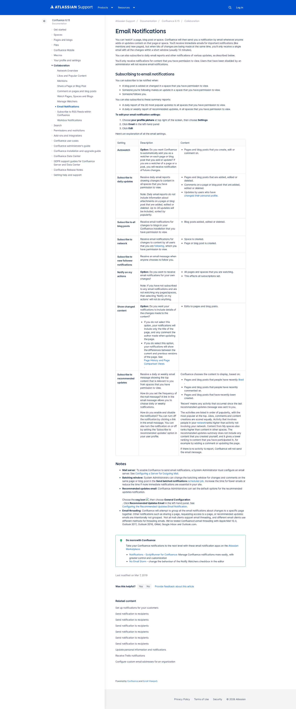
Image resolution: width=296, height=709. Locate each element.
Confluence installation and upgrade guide (77, 150)
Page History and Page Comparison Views (157, 362)
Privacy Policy (182, 699)
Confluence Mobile (64, 50)
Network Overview (67, 70)
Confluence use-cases (66, 140)
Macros (58, 55)
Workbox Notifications (69, 120)
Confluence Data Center (67, 156)
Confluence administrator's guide (72, 145)
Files (56, 44)
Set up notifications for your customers (136, 607)
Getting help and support (68, 174)
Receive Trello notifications (130, 655)
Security (217, 699)
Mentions (62, 80)
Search (230, 7)
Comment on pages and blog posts (76, 91)
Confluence (132, 681)
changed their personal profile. (201, 195)
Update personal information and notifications (140, 649)
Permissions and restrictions (69, 130)
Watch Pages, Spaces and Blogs (75, 96)
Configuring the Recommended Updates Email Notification (154, 506)
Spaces (58, 34)
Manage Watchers (67, 101)
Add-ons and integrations (68, 135)
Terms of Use (201, 699)
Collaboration (62, 65)
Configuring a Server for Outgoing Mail (156, 473)
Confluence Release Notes (68, 169)
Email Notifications (68, 106)
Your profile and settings (67, 60)
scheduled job (196, 481)
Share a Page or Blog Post (71, 85)
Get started (60, 29)
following (159, 245)
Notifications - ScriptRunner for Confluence (153, 554)
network (201, 422)
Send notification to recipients (132, 613)
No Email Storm (137, 561)
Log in (239, 7)
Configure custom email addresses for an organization (145, 661)
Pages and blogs (63, 39)
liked (241, 379)
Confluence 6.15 (61, 20)
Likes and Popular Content (72, 75)
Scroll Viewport (150, 681)
